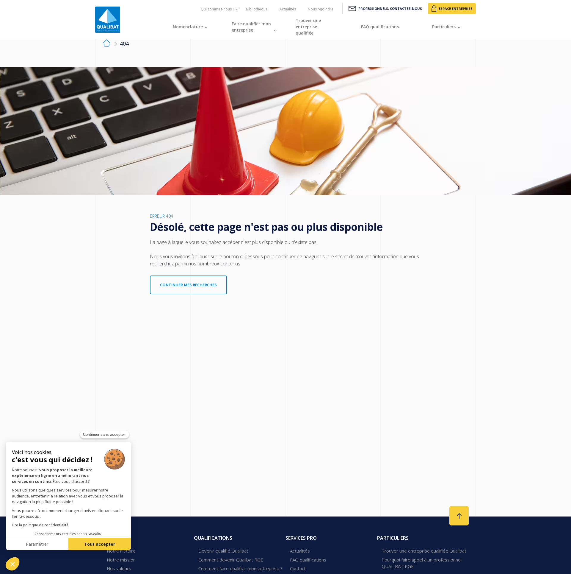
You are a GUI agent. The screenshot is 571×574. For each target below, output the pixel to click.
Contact (298, 568)
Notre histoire (121, 551)
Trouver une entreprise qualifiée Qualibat (424, 551)
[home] (106, 44)
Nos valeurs (119, 568)
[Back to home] (107, 19)
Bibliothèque (257, 9)
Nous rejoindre (320, 9)
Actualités (288, 9)
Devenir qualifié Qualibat (223, 551)
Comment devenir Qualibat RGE (230, 560)
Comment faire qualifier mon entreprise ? (240, 568)
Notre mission (121, 560)
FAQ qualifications (308, 560)
